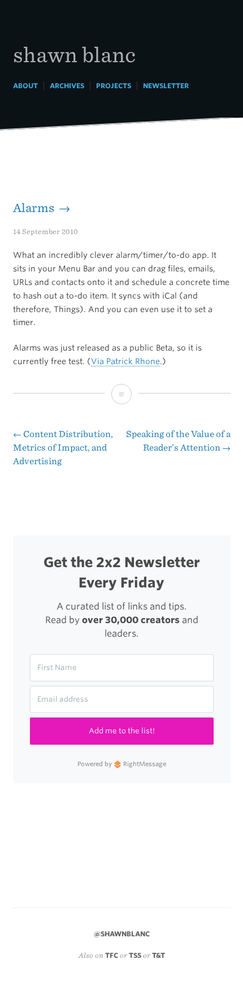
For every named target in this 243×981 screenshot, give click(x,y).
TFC (111, 955)
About (25, 85)
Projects (113, 85)
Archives (67, 85)
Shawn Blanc (74, 54)
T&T (158, 955)
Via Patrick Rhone (125, 361)
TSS (135, 955)
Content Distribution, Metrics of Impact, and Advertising (63, 447)
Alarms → (41, 207)
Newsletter (166, 85)
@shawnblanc (122, 934)
